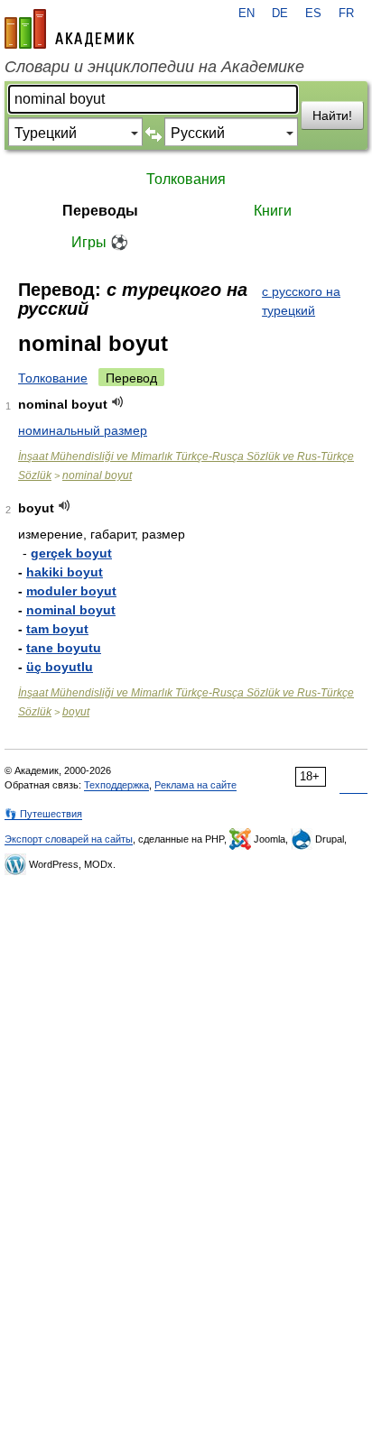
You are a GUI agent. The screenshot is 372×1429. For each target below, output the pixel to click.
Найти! (332, 115)
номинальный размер (82, 430)
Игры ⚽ (99, 242)
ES (313, 13)
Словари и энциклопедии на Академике (154, 67)
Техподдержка (116, 784)
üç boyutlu (59, 666)
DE (280, 13)
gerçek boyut (71, 553)
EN (246, 13)
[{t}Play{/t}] (118, 402)
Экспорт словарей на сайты (69, 839)
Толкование (53, 378)
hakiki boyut (64, 572)
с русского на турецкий (301, 301)
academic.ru (70, 29)
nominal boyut (97, 475)
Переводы (100, 210)
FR (346, 13)
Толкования (186, 179)
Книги (273, 210)
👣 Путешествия (43, 813)
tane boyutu (63, 648)
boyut (75, 711)
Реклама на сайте (195, 784)
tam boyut (57, 629)
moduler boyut (71, 591)
